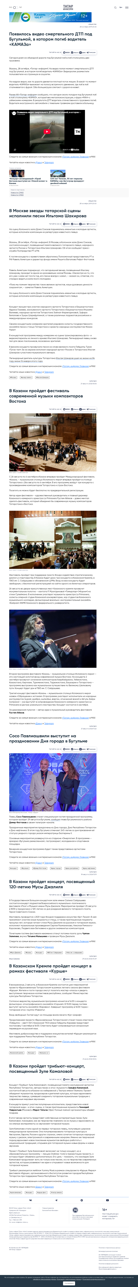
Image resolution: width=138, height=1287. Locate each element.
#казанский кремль (16, 1053)
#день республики (71, 868)
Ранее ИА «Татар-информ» (23, 95)
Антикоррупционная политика (108, 1251)
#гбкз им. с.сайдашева (74, 952)
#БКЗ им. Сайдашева (54, 952)
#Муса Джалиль (15, 952)
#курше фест (41, 1192)
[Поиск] (115, 8)
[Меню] (127, 7)
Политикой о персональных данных (69, 1279)
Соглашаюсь (69, 1283)
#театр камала (56, 1192)
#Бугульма (25, 868)
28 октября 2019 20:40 (88, 203)
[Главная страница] (68, 7)
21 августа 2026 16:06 (88, 384)
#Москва (13, 377)
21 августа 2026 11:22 (88, 729)
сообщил (55, 820)
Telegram (49, 163)
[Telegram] (56, 1200)
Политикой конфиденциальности (94, 1279)
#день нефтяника (89, 868)
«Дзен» (38, 163)
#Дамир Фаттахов (39, 868)
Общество (92, 24)
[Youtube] (107, 1200)
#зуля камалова (15, 1192)
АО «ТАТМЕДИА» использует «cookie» (110, 1255)
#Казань (28, 952)
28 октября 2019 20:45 (88, 27)
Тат (20, 7)
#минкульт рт (44, 1053)
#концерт (13, 868)
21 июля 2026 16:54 (89, 1059)
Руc (10, 7)
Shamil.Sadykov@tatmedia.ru (107, 1269)
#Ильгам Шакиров (42, 377)
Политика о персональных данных (109, 1248)
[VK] (30, 1200)
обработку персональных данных (44, 1279)
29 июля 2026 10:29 (89, 959)
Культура (93, 381)
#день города (56, 868)
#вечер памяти (26, 377)
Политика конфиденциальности (108, 1263)
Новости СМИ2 (17, 193)
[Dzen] (82, 1200)
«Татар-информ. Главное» (75, 157)
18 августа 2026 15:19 (88, 874)
